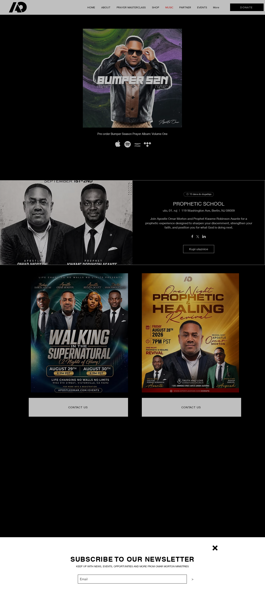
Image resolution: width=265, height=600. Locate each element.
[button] (215, 548)
